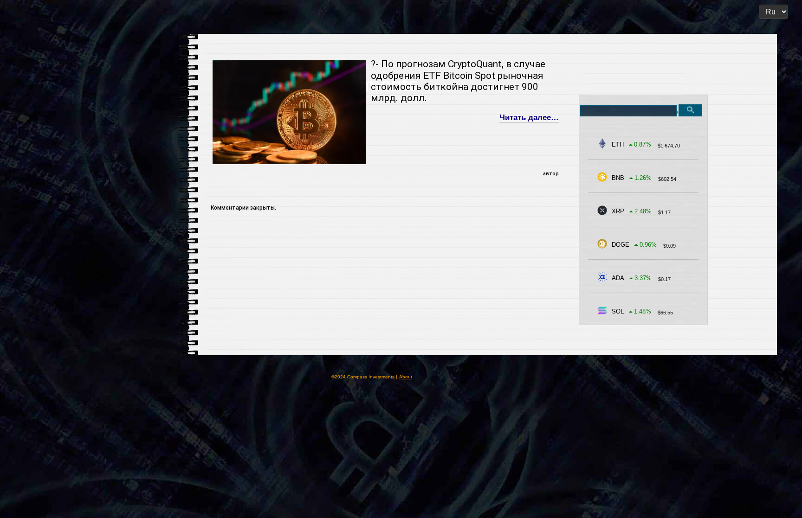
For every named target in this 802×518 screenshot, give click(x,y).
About (405, 376)
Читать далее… (529, 117)
